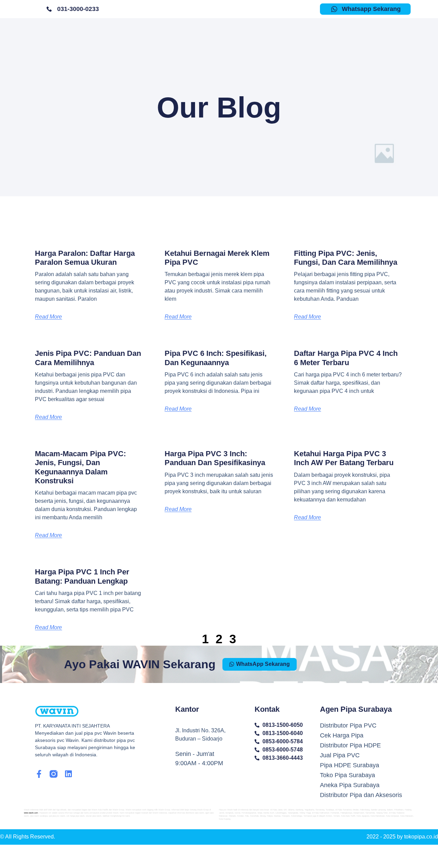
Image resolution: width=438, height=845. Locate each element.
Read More (48, 317)
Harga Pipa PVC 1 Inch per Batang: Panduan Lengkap (82, 576)
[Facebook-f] (39, 774)
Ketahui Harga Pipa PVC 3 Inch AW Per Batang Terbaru (344, 458)
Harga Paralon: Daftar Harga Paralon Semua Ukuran (85, 257)
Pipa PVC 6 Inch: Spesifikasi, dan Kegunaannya (216, 357)
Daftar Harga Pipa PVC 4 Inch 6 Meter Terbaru (346, 357)
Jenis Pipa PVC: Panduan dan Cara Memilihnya (88, 357)
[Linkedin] (68, 774)
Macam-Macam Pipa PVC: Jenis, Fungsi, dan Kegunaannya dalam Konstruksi (80, 467)
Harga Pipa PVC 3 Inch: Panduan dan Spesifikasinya (215, 458)
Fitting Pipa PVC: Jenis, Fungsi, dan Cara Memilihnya (345, 257)
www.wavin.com (31, 813)
